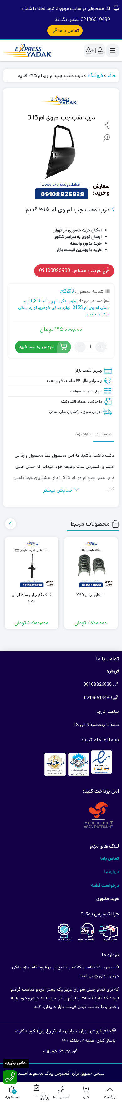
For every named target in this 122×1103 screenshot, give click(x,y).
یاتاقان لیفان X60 (90, 595)
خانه (111, 75)
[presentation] (10, 523)
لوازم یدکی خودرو (54, 307)
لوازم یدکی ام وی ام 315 (56, 301)
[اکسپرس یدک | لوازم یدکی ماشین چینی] (28, 51)
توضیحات (104, 435)
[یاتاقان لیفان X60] (91, 564)
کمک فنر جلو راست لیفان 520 (31, 598)
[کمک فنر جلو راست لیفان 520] (31, 564)
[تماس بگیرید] (10, 1077)
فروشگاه (95, 75)
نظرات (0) (83, 435)
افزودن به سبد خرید (36, 347)
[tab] (103, 434)
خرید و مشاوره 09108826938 (70, 270)
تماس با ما (68, 30)
